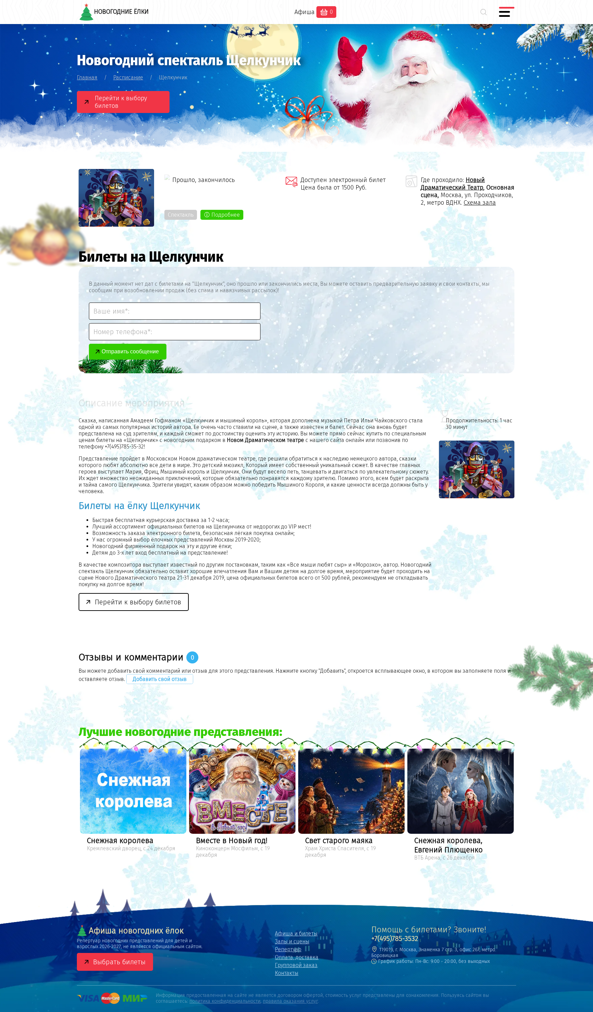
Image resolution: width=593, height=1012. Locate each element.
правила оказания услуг (290, 1001)
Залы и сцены (292, 941)
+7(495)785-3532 (394, 938)
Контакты (286, 973)
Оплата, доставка (296, 957)
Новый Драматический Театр (453, 183)
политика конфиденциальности (224, 1001)
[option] (133, 804)
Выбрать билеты (119, 962)
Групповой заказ (296, 965)
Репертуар (288, 949)
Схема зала (480, 202)
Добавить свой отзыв (160, 679)
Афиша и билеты (296, 933)
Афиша (304, 12)
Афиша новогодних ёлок (136, 930)
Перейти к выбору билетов (121, 102)
